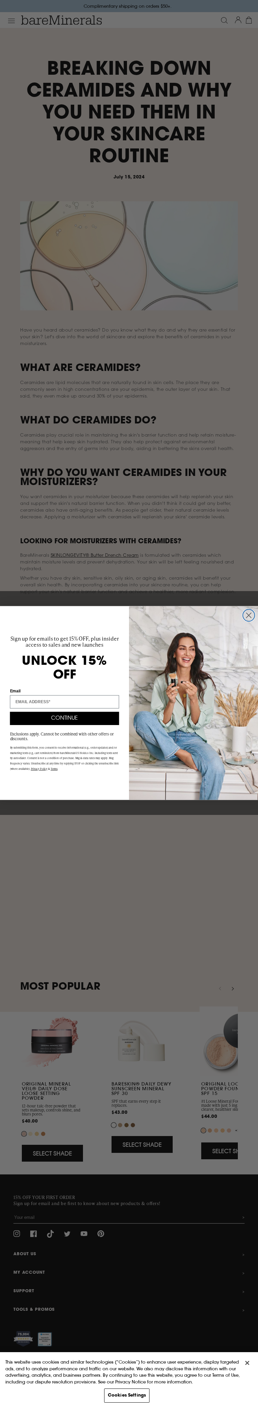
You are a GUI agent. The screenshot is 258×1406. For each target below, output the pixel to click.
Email (15, 690)
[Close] (247, 1363)
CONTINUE (64, 718)
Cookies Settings (127, 1395)
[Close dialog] (249, 615)
